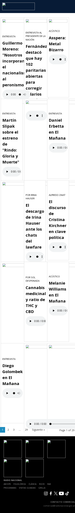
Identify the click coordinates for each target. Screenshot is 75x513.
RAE (49, 484)
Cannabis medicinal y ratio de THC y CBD (36, 299)
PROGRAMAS (10, 487)
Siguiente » (38, 429)
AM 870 (7, 484)
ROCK (42, 484)
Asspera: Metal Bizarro (57, 43)
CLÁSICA (32, 484)
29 (26, 429)
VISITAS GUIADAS (27, 487)
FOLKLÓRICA (19, 484)
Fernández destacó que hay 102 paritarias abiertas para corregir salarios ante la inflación (36, 76)
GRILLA (41, 487)
